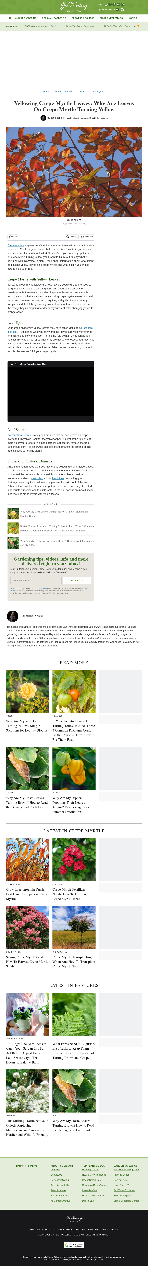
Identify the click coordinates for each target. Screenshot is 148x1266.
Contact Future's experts (57, 1229)
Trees (83, 91)
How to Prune (121, 1180)
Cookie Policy (46, 1235)
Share (14, 237)
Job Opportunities (60, 1195)
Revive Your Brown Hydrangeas (80, 26)
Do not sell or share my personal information (83, 1235)
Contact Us (56, 1175)
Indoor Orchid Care (92, 1180)
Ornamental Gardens (65, 91)
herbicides (58, 478)
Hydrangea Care (90, 1169)
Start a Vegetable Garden (126, 1201)
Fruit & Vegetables (111, 18)
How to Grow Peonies (93, 1195)
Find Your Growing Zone (126, 1169)
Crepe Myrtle (96, 91)
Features (103, 118)
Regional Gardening (54, 18)
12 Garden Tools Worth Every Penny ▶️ (121, 26)
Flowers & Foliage (83, 18)
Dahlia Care (88, 1201)
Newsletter (89, 237)
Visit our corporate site (115, 1257)
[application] (51, 391)
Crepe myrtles (16, 245)
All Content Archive (60, 1201)
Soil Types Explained (124, 1190)
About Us (55, 1169)
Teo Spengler (57, 118)
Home (46, 91)
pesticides (37, 478)
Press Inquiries (58, 1190)
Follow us (73, 237)
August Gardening (25, 18)
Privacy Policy (110, 1229)
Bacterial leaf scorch (19, 435)
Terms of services (42, 588)
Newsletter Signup (60, 1180)
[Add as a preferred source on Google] (74, 1245)
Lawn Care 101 (121, 1185)
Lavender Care (89, 1190)
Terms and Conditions (87, 1229)
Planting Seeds (121, 1175)
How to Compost (122, 1195)
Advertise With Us (60, 1185)
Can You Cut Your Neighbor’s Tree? (40, 26)
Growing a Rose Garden (94, 1185)
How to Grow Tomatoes (94, 1175)
